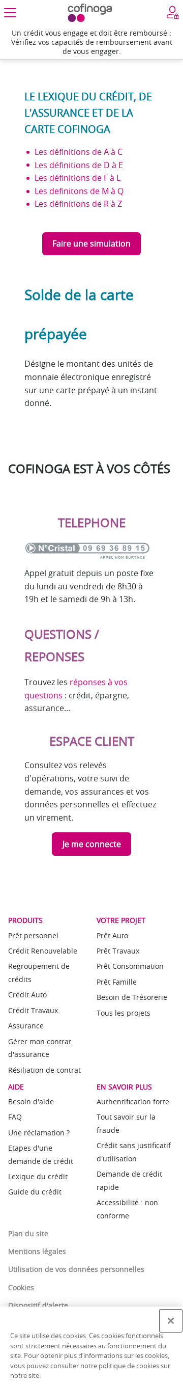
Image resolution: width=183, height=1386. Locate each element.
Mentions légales (37, 1251)
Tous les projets (123, 1013)
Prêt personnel (33, 935)
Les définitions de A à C (79, 151)
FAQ (15, 1117)
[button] (10, 13)
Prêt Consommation (130, 966)
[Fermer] (171, 1321)
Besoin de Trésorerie (132, 997)
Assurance (26, 1025)
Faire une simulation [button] (91, 243)
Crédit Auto (27, 994)
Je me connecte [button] (92, 844)
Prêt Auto (112, 935)
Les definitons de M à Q (79, 191)
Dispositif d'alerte (38, 1305)
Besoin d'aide (31, 1101)
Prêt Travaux (118, 951)
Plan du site (28, 1233)
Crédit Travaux (33, 1010)
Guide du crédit (35, 1192)
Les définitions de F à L (77, 177)
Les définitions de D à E (79, 165)
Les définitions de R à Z (78, 203)
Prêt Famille (117, 982)
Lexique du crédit (38, 1176)
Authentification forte (133, 1101)
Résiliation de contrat (44, 1070)
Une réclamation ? (39, 1132)
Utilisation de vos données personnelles (76, 1269)
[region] (91, 1346)
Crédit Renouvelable (42, 951)
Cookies (21, 1287)
